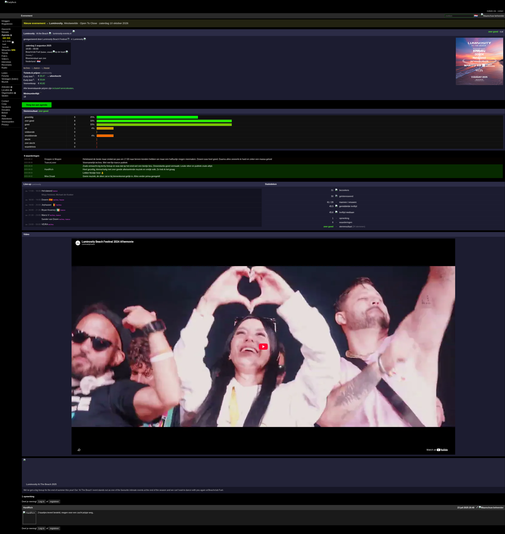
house (47, 68)
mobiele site (491, 11)
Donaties (6, 110)
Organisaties (7, 93)
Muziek (5, 82)
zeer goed (493, 32)
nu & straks (6, 41)
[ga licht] (479, 16)
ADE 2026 (6, 38)
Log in (41, 501)
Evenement (26, 16)
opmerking (344, 218)
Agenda (5, 35)
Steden (5, 96)
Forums (5, 76)
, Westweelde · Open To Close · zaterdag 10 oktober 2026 (88, 23)
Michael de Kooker (64, 195)
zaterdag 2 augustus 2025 (38, 46)
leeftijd (354, 206)
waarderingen (345, 222)
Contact (5, 101)
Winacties (8, 50)
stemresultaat (345, 226)
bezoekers (344, 190)
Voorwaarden (8, 122)
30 (332, 196)
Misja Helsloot (48, 195)
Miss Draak (49, 176)
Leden (4, 73)
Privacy (5, 125)
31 (332, 190)
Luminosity (29, 33)
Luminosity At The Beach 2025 (41, 484)
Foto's (4, 56)
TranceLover (50, 162)
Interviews (6, 62)
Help (4, 116)
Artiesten (6, 87)
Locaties (5, 90)
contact (500, 11)
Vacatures (6, 107)
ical (501, 32)
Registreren (7, 24)
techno (27, 68)
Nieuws (5, 32)
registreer (54, 501)
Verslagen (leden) (10, 79)
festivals (5, 47)
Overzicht (6, 29)
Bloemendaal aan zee (36, 58)
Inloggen (6, 21)
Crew (4, 104)
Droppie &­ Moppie (52, 159)
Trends (5, 53)
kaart (4, 44)
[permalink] (477, 507)
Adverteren (7, 119)
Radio (4, 68)
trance (37, 68)
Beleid (5, 113)
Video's (5, 59)
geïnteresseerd (346, 196)
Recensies (7, 65)
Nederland (31, 61)
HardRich (48, 169)
